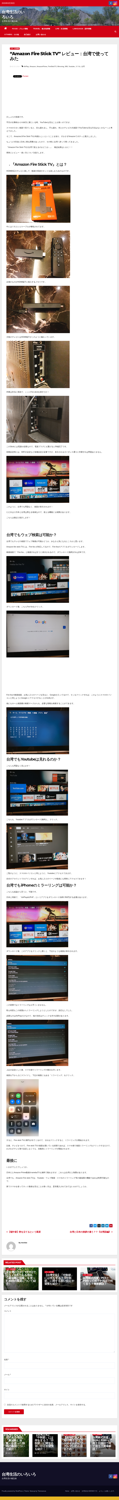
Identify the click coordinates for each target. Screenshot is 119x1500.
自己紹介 (27, 34)
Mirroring (60, 66)
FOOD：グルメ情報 (20, 29)
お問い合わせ (41, 34)
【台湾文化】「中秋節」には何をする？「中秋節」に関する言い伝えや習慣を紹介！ (59, 1279)
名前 (6, 1360)
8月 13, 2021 (41, 1453)
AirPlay (26, 66)
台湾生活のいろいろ (19, 1474)
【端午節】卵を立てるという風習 (24, 1232)
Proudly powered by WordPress (12, 1491)
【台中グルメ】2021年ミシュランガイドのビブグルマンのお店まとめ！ (73, 1443)
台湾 (83, 66)
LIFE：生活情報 (61, 29)
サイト (7, 1390)
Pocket (25, 76)
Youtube (72, 66)
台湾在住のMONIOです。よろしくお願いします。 (99, 1491)
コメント (8, 1311)
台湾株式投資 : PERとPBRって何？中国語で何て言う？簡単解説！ (98, 1280)
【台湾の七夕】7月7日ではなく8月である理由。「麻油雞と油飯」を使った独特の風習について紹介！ (21, 1277)
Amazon (33, 66)
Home (67, 1491)
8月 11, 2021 (70, 1453)
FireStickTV (52, 66)
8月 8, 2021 (98, 1453)
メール (7, 1375)
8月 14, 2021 (12, 1453)
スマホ (78, 66)
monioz (24, 1243)
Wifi (66, 66)
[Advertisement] (59, 98)
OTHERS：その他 (11, 34)
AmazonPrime (42, 66)
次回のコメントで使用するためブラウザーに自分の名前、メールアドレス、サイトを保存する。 (47, 1405)
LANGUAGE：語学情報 (82, 29)
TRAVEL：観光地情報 (41, 29)
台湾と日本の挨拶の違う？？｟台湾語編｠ (90, 1232)
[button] (115, 32)
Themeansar (42, 1491)
